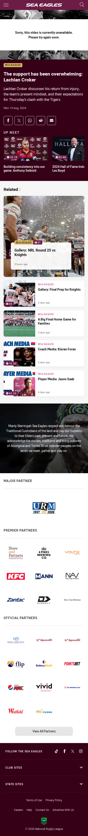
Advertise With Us (63, 810)
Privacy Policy (54, 800)
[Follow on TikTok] (56, 751)
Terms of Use (34, 800)
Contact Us (42, 810)
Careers (18, 810)
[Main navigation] (6, 4)
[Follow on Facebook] (64, 751)
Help (29, 810)
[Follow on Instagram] (81, 751)
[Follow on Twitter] (72, 751)
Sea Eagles (13, 65)
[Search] (81, 5)
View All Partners (44, 731)
